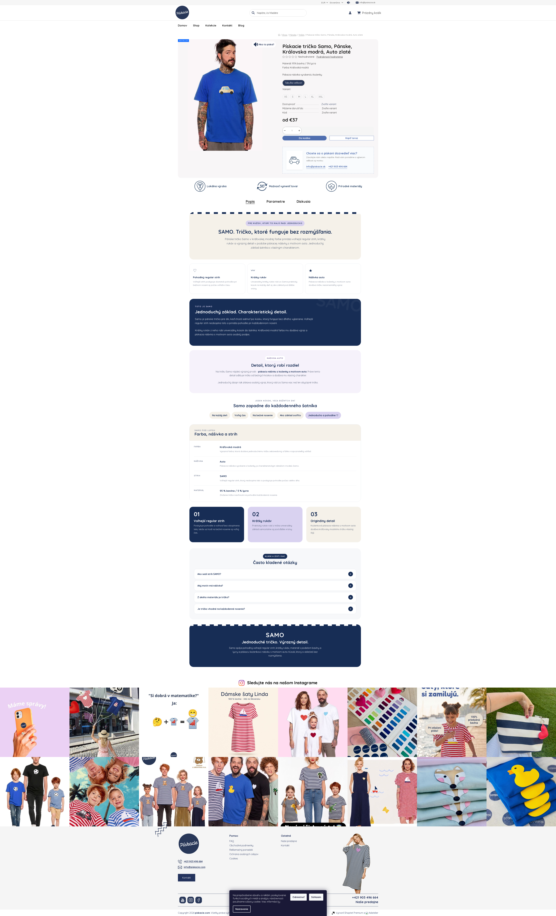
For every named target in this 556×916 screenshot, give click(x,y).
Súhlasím (316, 897)
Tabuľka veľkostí (293, 82)
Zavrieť (298, 145)
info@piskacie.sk (315, 166)
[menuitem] (182, 25)
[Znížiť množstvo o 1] (285, 130)
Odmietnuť (298, 897)
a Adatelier (371, 912)
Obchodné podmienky (241, 845)
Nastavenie (241, 909)
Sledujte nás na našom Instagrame (282, 682)
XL (312, 96)
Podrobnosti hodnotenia (330, 56)
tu (279, 901)
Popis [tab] (250, 201)
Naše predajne (289, 841)
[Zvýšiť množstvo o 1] (299, 130)
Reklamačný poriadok (241, 849)
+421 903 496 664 (337, 166)
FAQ (231, 841)
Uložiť (287, 145)
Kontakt (186, 877)
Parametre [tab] (275, 201)
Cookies (233, 858)
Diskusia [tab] (303, 201)
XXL (321, 96)
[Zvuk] (348, 3)
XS (285, 96)
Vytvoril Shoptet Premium (349, 912)
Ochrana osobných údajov (243, 854)
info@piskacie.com (194, 867)
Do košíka (304, 138)
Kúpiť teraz (351, 138)
